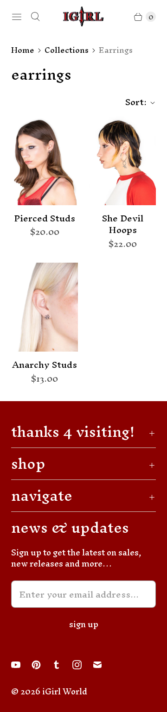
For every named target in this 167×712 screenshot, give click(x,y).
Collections (67, 50)
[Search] (35, 17)
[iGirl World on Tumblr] (62, 665)
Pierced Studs (44, 219)
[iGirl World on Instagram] (82, 665)
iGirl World (64, 691)
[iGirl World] (83, 16)
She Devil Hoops (122, 224)
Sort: (133, 102)
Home (22, 50)
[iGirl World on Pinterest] (42, 665)
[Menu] (16, 17)
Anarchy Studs (44, 365)
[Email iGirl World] (103, 665)
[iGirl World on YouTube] (21, 665)
